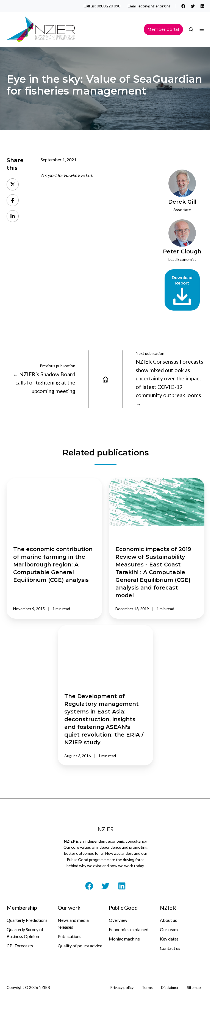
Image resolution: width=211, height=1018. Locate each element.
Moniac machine (124, 938)
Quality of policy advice (80, 945)
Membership (22, 907)
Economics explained (128, 929)
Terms (147, 987)
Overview (118, 920)
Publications (69, 936)
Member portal (163, 29)
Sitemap (194, 987)
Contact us (170, 948)
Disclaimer (170, 987)
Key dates (169, 938)
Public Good (123, 907)
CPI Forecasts (20, 945)
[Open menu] (201, 29)
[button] (191, 29)
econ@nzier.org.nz (154, 6)
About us (168, 920)
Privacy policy (122, 987)
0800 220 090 (108, 6)
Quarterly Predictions (27, 920)
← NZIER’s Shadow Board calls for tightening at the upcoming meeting (44, 382)
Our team (169, 929)
